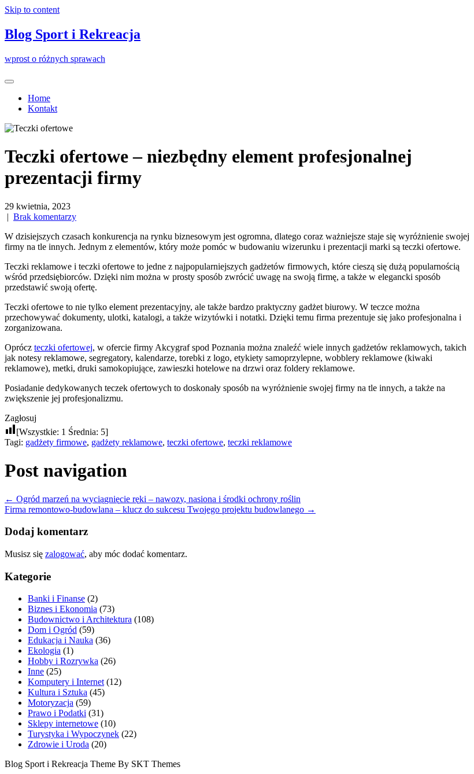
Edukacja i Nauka (60, 640)
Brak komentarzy (44, 217)
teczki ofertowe (195, 442)
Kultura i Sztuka (57, 692)
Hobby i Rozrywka (63, 661)
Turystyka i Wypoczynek (73, 734)
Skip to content (32, 9)
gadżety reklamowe (126, 442)
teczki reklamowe (260, 442)
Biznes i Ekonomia (62, 609)
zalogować (64, 554)
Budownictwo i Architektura (80, 619)
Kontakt (42, 108)
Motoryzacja (50, 702)
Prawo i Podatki (57, 713)
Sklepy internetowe (63, 723)
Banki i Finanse (56, 598)
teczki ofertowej (63, 347)
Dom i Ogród (52, 630)
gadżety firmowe (56, 442)
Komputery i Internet (66, 682)
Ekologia (44, 650)
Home (39, 98)
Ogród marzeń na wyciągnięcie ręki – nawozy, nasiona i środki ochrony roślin (153, 499)
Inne (36, 671)
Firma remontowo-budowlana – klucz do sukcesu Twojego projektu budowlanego (160, 509)
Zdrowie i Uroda (58, 744)
